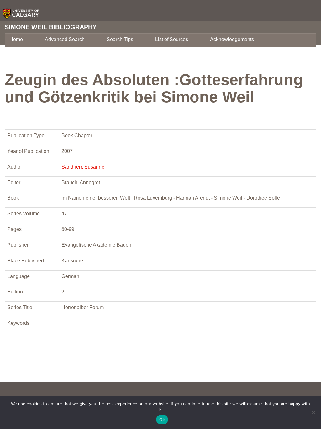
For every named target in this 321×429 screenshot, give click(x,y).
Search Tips (120, 39)
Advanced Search (65, 39)
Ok (162, 419)
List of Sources (171, 39)
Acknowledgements (232, 39)
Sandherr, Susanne (82, 166)
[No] (313, 412)
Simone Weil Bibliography (51, 27)
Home (16, 39)
